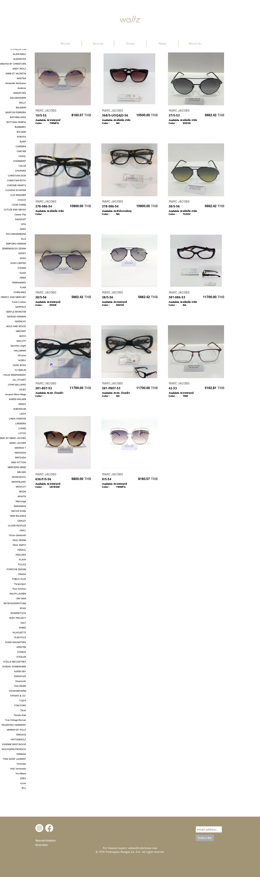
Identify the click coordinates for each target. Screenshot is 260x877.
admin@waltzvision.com (142, 848)
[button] (65, 43)
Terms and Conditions (45, 840)
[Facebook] (49, 828)
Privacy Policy (41, 844)
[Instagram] (39, 828)
